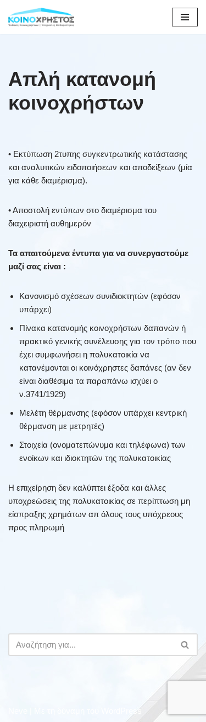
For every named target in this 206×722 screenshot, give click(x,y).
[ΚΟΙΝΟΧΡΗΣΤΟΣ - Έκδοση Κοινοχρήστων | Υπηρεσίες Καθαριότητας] (41, 17)
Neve (17, 710)
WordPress (121, 710)
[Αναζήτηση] (185, 644)
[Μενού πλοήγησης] (185, 17)
